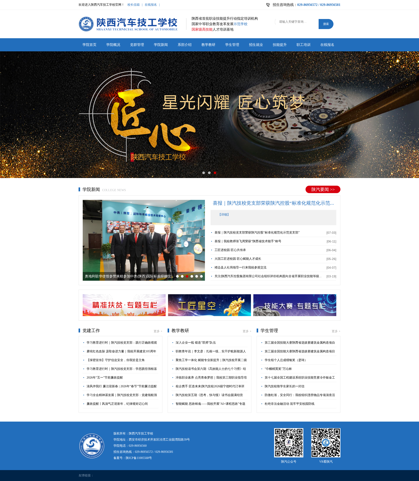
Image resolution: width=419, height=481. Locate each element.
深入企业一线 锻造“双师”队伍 (196, 342)
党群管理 (137, 45)
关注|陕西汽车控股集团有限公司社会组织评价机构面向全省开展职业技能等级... (268, 276)
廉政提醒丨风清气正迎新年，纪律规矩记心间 (117, 403)
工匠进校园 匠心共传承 (230, 250)
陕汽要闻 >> (323, 189)
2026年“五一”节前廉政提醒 (105, 377)
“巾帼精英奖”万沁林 (278, 368)
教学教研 (208, 45)
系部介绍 (185, 45)
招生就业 (256, 45)
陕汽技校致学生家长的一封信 (284, 386)
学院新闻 (161, 45)
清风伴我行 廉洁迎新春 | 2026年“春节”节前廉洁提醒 (122, 386)
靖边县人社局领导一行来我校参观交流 (240, 267)
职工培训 (304, 45)
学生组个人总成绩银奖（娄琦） (286, 360)
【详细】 (224, 214)
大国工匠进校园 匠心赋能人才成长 (238, 258)
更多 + (158, 331)
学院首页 (89, 45)
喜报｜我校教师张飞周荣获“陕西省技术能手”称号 (248, 241)
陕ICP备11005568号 (139, 458)
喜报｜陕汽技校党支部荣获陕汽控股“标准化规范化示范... (273, 203)
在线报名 (151, 4)
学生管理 (232, 45)
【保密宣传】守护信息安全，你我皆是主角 (116, 360)
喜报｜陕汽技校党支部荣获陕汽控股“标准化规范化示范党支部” (257, 232)
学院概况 (113, 45)
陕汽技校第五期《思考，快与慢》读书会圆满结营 (209, 395)
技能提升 (280, 45)
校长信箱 (133, 4)
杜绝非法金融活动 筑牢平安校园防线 (289, 403)
